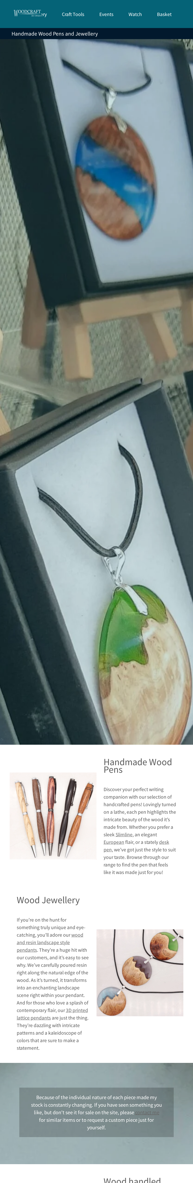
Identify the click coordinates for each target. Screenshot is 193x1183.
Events (106, 14)
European (114, 842)
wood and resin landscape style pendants (50, 942)
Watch (135, 14)
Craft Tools (73, 14)
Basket (164, 14)
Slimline (124, 834)
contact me (147, 1112)
